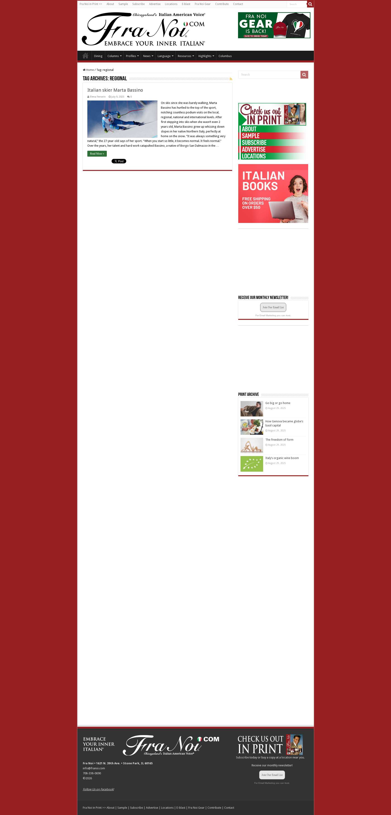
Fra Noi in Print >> (91, 4)
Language (164, 56)
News (146, 56)
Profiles (131, 56)
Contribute (222, 4)
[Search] (310, 4)
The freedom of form (279, 439)
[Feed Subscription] (231, 79)
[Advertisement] (272, 91)
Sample (123, 4)
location (286, 757)
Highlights (204, 56)
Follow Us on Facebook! (98, 789)
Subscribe (138, 4)
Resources (184, 56)
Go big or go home (277, 403)
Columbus (225, 56)
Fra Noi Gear (203, 4)
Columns (113, 56)
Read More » (97, 153)
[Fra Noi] (149, 28)
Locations (171, 4)
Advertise (154, 4)
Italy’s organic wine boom (282, 458)
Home (85, 55)
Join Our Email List (273, 307)
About (110, 4)
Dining (98, 56)
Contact (238, 4)
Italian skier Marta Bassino (115, 90)
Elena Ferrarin (98, 96)
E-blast (186, 4)
